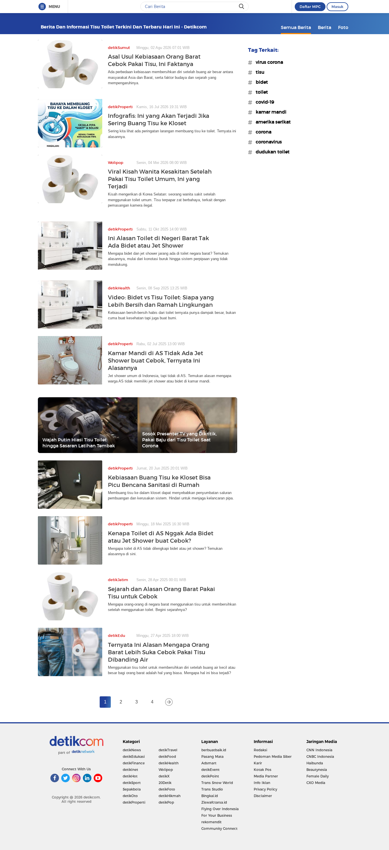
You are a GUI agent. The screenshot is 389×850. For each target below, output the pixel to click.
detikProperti (134, 802)
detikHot (130, 776)
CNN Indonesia (319, 750)
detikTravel (168, 750)
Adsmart (208, 763)
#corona (261, 132)
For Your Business (216, 815)
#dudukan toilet (271, 152)
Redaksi (260, 750)
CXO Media (315, 783)
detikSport (132, 783)
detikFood (167, 756)
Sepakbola (132, 789)
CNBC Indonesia (320, 756)
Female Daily (317, 776)
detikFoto (167, 789)
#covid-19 (263, 102)
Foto (343, 27)
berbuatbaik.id (213, 750)
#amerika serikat (271, 122)
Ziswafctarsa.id (214, 802)
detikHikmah (170, 796)
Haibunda (314, 763)
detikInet (130, 769)
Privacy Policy (265, 789)
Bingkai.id (209, 796)
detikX (164, 776)
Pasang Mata (212, 756)
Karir (258, 763)
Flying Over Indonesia (220, 809)
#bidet (260, 82)
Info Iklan (262, 783)
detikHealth (169, 763)
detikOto (130, 796)
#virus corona (267, 62)
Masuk (337, 6)
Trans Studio (212, 789)
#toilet (260, 92)
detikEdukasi (134, 756)
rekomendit (211, 822)
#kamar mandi (269, 112)
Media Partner (266, 776)
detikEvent (210, 769)
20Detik (165, 783)
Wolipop (166, 769)
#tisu (258, 72)
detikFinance (134, 763)
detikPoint (210, 776)
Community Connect (219, 828)
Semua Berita (296, 27)
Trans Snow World (217, 783)
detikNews (132, 750)
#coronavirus (267, 142)
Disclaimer (263, 796)
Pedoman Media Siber (273, 756)
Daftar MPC (310, 6)
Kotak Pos (262, 769)
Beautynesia (316, 769)
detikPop (166, 802)
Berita (324, 27)
